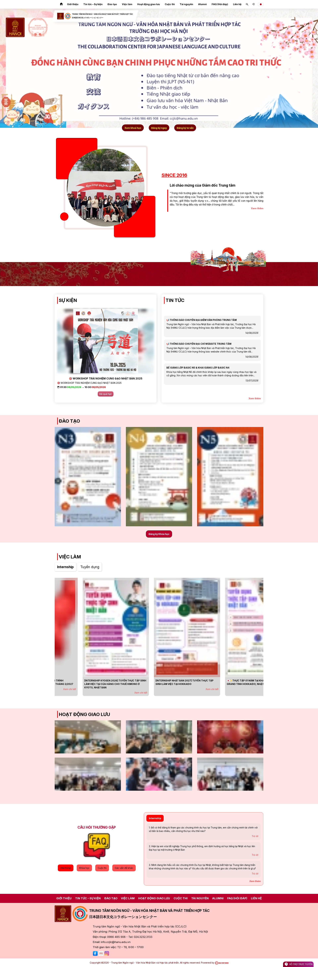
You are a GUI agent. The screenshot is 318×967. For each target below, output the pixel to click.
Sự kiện (68, 300)
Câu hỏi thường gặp (97, 827)
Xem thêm (257, 208)
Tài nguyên (186, 4)
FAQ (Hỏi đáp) (220, 4)
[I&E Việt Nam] (221, 962)
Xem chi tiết (112, 692)
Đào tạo (112, 4)
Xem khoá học (132, 127)
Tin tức (175, 300)
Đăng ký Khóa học (159, 534)
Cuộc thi (170, 4)
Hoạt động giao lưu (148, 4)
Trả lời (255, 836)
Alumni (202, 4)
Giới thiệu (72, 4)
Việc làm (127, 4)
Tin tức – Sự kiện (93, 4)
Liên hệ (237, 4)
